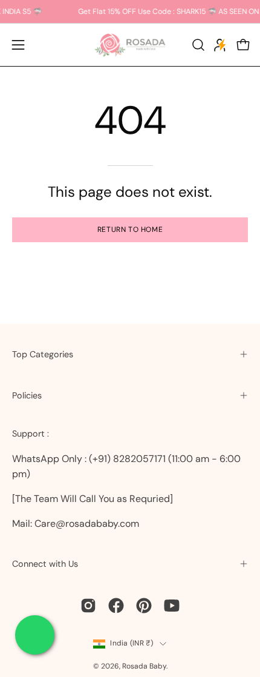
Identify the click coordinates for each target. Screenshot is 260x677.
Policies (27, 395)
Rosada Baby (144, 666)
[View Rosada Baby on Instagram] (88, 605)
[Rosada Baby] (130, 45)
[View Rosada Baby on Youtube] (172, 605)
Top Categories (42, 354)
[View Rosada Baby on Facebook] (116, 605)
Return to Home (130, 229)
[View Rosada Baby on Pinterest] (144, 605)
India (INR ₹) (131, 643)
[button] (197, 45)
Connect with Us (45, 563)
